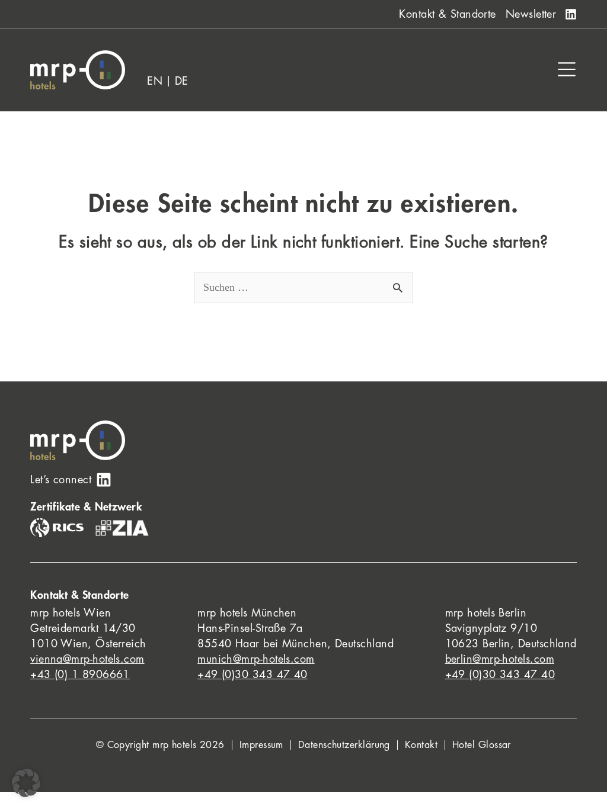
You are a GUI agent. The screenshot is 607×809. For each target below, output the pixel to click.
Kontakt (421, 745)
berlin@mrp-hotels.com (499, 659)
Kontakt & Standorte (447, 14)
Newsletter (531, 14)
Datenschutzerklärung (344, 745)
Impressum (261, 745)
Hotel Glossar (481, 745)
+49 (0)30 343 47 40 (252, 674)
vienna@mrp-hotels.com (87, 659)
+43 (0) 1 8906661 (80, 674)
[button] (26, 783)
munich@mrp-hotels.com (255, 659)
